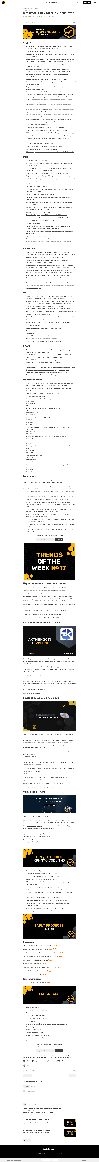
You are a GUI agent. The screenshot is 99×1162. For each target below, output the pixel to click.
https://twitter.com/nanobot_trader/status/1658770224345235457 (42, 618)
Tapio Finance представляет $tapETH (37, 236)
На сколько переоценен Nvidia (35, 396)
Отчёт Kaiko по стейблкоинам (35, 1016)
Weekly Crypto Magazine (30, 8)
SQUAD (60, 1061)
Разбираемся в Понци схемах (35, 1032)
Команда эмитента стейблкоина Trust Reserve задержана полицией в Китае (49, 283)
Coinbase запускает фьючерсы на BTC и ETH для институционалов (47, 130)
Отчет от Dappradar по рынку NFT (37, 1027)
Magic (27, 492)
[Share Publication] (81, 2)
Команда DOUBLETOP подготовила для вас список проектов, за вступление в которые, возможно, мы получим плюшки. (40, 1111)
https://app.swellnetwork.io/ (31, 842)
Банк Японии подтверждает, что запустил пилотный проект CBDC (47, 257)
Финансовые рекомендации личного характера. (36, 1122)
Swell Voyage (34, 820)
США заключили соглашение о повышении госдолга (42, 393)
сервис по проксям (68, 762)
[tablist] (29, 1086)
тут (52, 678)
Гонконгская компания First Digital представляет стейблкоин (45, 92)
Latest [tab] (28, 1104)
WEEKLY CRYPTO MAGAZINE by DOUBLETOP (38, 1120)
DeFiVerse (26, 953)
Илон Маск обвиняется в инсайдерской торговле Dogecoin (44, 146)
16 (51, 587)
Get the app (55, 1160)
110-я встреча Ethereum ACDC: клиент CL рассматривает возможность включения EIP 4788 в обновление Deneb (48, 169)
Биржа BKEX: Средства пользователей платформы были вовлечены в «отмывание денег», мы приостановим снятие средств (48, 361)
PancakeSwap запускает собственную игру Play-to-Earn (43, 314)
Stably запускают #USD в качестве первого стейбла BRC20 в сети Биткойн (49, 218)
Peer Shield (26, 967)
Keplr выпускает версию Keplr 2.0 (36, 187)
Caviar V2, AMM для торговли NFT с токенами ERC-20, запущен (46, 215)
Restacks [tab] (33, 1086)
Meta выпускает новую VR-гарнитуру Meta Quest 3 (42, 149)
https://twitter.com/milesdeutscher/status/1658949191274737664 (42, 614)
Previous (28, 1076)
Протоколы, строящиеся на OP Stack (37, 239)
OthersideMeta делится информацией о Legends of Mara (43, 328)
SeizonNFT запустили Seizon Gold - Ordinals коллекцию (43, 336)
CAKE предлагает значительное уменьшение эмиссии (43, 184)
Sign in (94, 2)
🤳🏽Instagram (51, 1061)
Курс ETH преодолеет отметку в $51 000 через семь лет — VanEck (46, 79)
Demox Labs (29, 529)
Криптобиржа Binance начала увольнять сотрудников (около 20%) (46, 127)
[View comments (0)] (29, 22)
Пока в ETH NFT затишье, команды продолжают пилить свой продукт (48, 322)
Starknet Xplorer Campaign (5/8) (32, 693)
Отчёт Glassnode (31, 1021)
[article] (49, 1112)
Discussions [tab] (34, 1104)
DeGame (28, 524)
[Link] (21, 42)
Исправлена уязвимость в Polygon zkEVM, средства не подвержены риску (49, 176)
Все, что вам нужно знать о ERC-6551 (37, 320)
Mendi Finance (27, 964)
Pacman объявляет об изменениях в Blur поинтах (41, 339)
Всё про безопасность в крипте (35, 1041)
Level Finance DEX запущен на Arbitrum (38, 212)
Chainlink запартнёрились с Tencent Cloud (39, 144)
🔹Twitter (43, 1061)
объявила (52, 661)
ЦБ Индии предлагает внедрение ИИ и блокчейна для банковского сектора (50, 133)
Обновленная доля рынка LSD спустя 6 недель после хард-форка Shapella (49, 173)
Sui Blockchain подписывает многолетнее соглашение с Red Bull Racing (48, 136)
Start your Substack (46, 1160)
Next (71, 1076)
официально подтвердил (34, 826)
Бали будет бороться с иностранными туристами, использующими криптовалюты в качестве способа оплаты (47, 261)
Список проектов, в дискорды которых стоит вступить (42, 1108)
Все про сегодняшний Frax (34, 1007)
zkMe (27, 519)
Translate (26, 10)
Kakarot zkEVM (31, 502)
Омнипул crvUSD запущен (34, 223)
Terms (12, 1160)
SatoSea (25, 975)
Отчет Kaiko (29, 1013)
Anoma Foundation (31, 497)
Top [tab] (25, 1104)
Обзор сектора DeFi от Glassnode (36, 160)
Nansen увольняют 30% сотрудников (37, 125)
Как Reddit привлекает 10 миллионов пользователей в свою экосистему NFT (50, 317)
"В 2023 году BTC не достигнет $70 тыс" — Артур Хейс (43, 51)
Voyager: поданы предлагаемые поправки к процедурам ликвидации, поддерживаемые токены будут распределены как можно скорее (47, 371)
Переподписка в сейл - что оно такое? (38, 1035)
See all (26, 1140)
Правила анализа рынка (33, 1030)
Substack (84, 1160)
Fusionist (28, 499)
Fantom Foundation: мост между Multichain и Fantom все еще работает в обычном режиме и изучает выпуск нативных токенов (49, 227)
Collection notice (17, 1160)
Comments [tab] (26, 1086)
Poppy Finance (27, 960)
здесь (55, 675)
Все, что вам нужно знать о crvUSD (37, 1010)
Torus (25, 949)
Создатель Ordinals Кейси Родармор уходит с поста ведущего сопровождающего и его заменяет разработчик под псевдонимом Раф (48, 307)
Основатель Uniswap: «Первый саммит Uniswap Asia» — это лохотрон (48, 375)
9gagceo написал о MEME (34, 325)
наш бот (40, 783)
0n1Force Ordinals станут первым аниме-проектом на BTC (44, 341)
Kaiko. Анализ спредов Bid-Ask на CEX (38, 1018)
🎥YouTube (27, 1061)
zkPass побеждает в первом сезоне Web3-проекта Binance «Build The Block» (50, 152)
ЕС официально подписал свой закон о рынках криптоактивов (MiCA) (48, 275)
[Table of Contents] (2, 581)
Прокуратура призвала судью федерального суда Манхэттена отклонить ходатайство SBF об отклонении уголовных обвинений (48, 121)
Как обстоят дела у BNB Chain (35, 1038)
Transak (28, 509)
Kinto (25, 971)
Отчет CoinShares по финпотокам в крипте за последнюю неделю (46, 1024)
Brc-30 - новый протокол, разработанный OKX (40, 221)
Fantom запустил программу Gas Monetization (40, 194)
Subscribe (87, 2)
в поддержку (59, 787)
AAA (24, 982)
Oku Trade (26, 945)
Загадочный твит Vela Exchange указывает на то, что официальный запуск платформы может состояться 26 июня (49, 208)
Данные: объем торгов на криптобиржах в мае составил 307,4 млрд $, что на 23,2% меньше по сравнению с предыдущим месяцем (50, 47)
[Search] (78, 2)
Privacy (8, 1160)
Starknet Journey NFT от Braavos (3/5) (34, 689)
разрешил (62, 591)
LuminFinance (27, 956)
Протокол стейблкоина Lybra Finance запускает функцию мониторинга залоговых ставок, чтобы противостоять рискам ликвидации (48, 243)
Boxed (27, 514)
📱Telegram (35, 1061)
